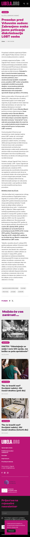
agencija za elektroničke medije (10, 288)
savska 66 (20, 291)
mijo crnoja (5, 291)
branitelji (23, 288)
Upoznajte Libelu (7, 448)
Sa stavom (6, 381)
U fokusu (5, 12)
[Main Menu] (27, 3)
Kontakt (4, 455)
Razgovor (5, 342)
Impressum (5, 458)
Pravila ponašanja (7, 461)
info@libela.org (10, 468)
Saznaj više (15, 527)
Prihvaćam (11, 530)
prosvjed (13, 291)
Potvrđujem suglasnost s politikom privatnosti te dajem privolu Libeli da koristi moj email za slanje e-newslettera (16, 519)
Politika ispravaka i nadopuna (7, 451)
